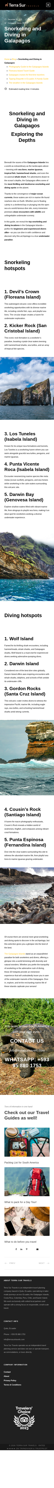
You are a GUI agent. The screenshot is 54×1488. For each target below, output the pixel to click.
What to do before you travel (20, 1241)
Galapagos (12, 23)
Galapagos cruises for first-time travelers (26, 75)
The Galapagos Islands (14, 954)
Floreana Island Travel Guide (22, 71)
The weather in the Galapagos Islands (26, 83)
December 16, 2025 (15, 19)
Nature (19, 23)
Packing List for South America (21, 1162)
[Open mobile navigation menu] (48, 5)
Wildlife (25, 23)
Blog (30, 19)
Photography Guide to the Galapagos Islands (29, 67)
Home (7, 59)
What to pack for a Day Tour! (20, 1202)
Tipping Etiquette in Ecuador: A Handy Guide (28, 79)
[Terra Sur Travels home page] (22, 5)
